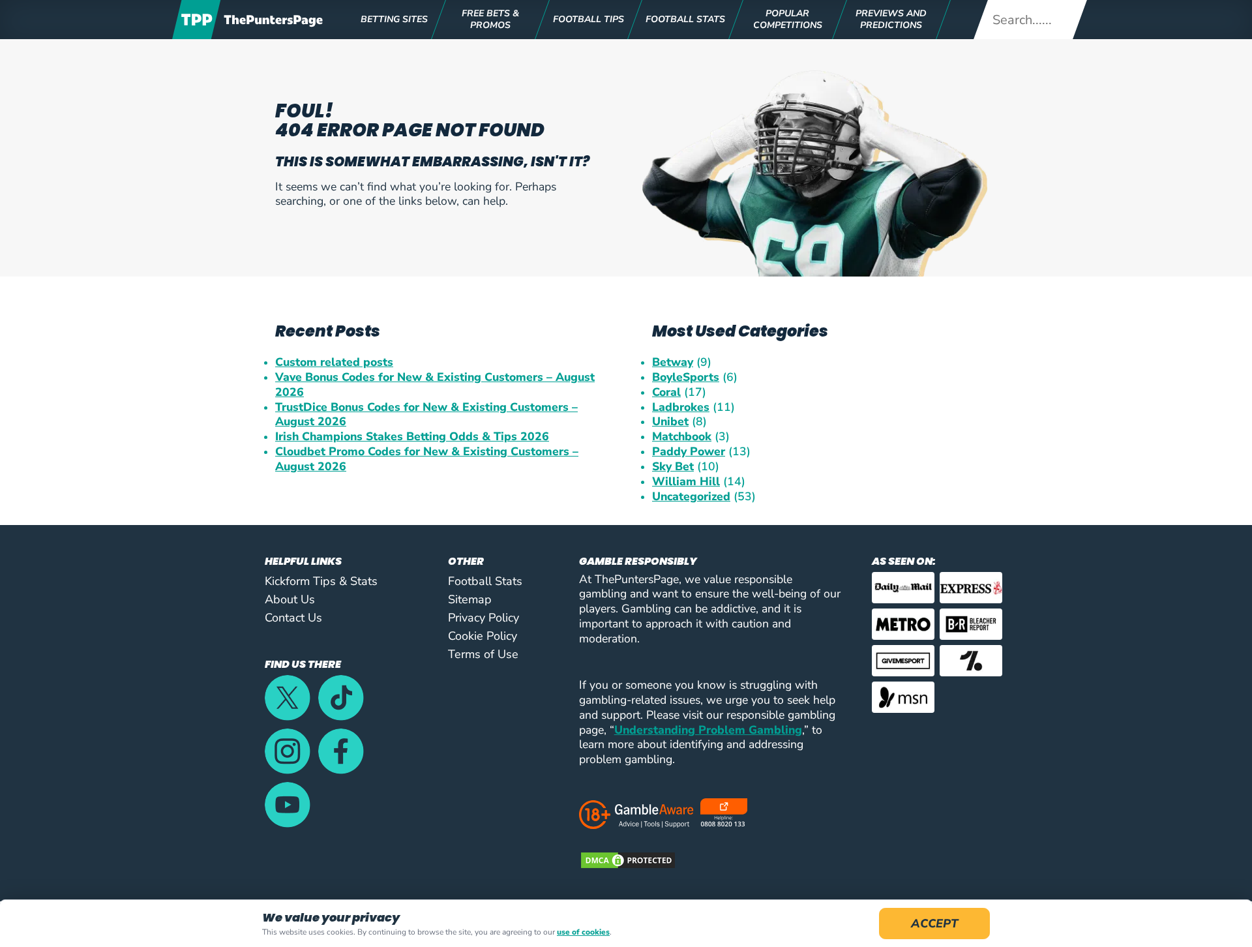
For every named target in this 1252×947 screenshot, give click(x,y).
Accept (934, 923)
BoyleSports (685, 377)
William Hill (686, 481)
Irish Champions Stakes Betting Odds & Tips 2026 (412, 436)
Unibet (670, 421)
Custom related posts (334, 362)
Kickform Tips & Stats (321, 581)
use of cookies (583, 932)
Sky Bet (673, 466)
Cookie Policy (482, 636)
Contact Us (293, 617)
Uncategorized (691, 496)
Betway (672, 362)
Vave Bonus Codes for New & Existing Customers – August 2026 (435, 385)
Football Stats (485, 581)
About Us (290, 599)
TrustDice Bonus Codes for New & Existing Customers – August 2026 (426, 415)
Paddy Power (688, 451)
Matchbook (681, 436)
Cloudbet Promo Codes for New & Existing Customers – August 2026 (426, 459)
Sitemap (470, 599)
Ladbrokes (680, 407)
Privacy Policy (483, 617)
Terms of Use (483, 654)
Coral (666, 392)
